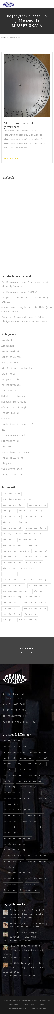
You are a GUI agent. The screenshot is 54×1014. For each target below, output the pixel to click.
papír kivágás (29, 574)
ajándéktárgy (13, 505)
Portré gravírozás (36, 580)
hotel (33, 545)
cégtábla (11, 517)
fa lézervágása (11, 385)
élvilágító (11, 614)
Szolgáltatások (28, 1005)
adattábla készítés (17, 499)
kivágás (10, 557)
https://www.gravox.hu (20, 722)
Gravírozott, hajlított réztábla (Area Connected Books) (23, 950)
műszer (9, 568)
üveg (8, 620)
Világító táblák (11, 475)
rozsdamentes (39, 585)
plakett (10, 580)
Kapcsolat (42, 1005)
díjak (24, 522)
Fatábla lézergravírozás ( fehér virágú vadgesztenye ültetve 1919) (23, 967)
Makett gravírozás (13, 396)
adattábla (11, 494)
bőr (41, 511)
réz (39, 591)
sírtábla (6, 447)
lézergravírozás (36, 557)
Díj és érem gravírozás (16, 368)
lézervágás (12, 562)
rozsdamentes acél (16, 591)
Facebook (27, 649)
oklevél (28, 568)
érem (30, 614)
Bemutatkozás (14, 1005)
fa (7, 534)
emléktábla (36, 528)
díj (8, 522)
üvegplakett (28, 620)
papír (8, 574)
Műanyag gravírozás (13, 402)
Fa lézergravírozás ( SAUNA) (20, 292)
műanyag (33, 562)
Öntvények (7, 419)
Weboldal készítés (39, 1009)
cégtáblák (34, 517)
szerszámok (12, 597)
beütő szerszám (11, 357)
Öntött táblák (10, 413)
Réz (3, 430)
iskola (41, 551)
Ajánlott (6, 340)
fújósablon (27, 539)
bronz (25, 511)
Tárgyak (6, 463)
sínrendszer (35, 597)
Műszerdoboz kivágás (14, 407)
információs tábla (16, 551)
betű (8, 511)
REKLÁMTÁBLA (13, 585)
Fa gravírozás (10, 379)
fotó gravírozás (28, 534)
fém (8, 539)
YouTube (27, 653)
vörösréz (11, 608)
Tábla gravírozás (12, 458)
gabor (12, 130)
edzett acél (12, 528)
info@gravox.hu (16, 716)
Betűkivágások (10, 351)
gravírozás (13, 545)
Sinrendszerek (10, 441)
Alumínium (7, 346)
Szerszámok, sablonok (15, 452)
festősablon (9, 391)
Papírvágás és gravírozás (18, 424)
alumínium (37, 505)
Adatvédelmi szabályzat (18, 1009)
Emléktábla (8, 374)
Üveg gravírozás (11, 469)
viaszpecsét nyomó (36, 603)
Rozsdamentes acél (13, 435)
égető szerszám (35, 608)
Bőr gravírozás (11, 363)
